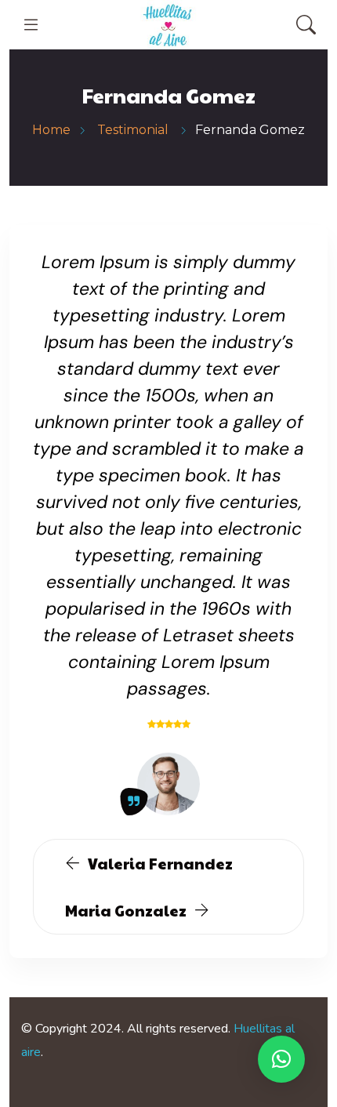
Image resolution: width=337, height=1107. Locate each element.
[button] (281, 1059)
